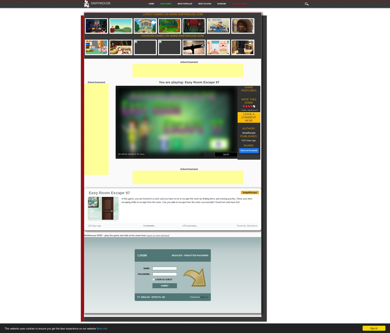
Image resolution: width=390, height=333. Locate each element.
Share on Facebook (249, 150)
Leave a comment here (248, 117)
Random (221, 4)
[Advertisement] (96, 129)
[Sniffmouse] (86, 6)
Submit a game (239, 4)
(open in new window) (157, 235)
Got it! (374, 328)
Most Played (204, 4)
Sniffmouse (101, 3)
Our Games (166, 4)
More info (102, 328)
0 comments (149, 226)
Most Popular (185, 4)
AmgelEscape (248, 132)
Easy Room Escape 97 (109, 193)
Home (151, 4)
